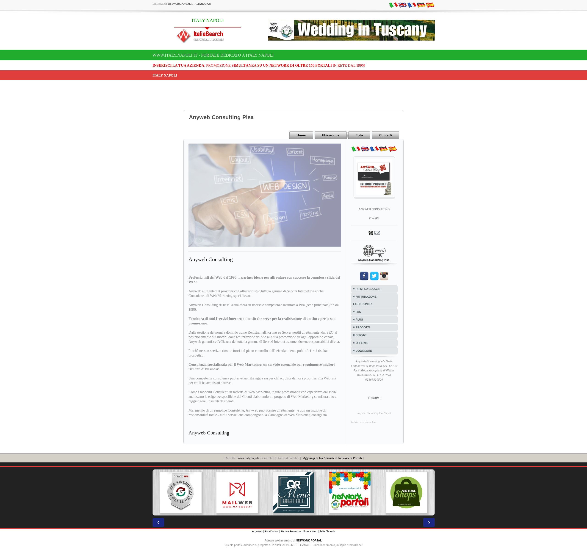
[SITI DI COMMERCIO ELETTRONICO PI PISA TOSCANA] (350, 492)
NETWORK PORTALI (309, 540)
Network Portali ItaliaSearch (189, 3)
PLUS (359, 319)
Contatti (385, 135)
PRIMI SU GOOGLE (368, 289)
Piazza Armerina (290, 531)
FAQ (358, 311)
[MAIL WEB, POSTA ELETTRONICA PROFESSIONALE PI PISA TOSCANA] (180, 492)
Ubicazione (330, 135)
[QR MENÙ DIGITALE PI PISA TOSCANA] (237, 492)
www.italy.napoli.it (249, 458)
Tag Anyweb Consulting (363, 422)
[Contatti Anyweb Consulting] (374, 232)
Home (301, 135)
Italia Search (327, 531)
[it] (393, 4)
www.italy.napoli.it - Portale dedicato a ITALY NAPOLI (213, 55)
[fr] (411, 4)
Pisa (267, 531)
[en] (402, 4)
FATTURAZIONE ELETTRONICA (365, 300)
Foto (359, 135)
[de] (421, 4)
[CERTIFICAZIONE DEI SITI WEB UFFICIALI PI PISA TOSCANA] (406, 492)
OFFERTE (362, 343)
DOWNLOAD (364, 350)
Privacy (374, 398)
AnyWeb (257, 531)
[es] (430, 4)
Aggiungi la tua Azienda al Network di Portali (332, 458)
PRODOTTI (363, 327)
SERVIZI (361, 335)
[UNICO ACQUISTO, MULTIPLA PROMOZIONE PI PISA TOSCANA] (293, 492)
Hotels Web (310, 531)
